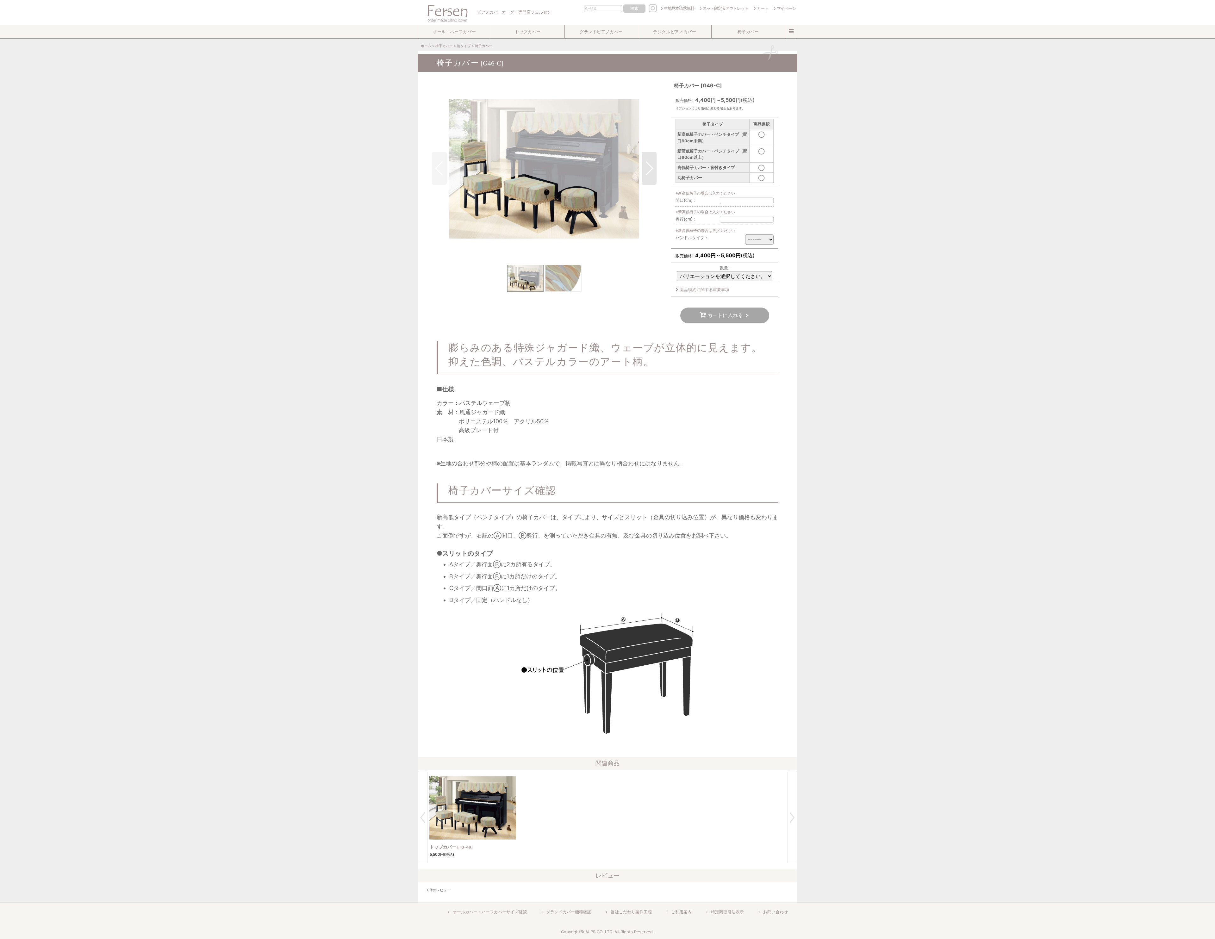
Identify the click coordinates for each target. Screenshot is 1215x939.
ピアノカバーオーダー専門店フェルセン (513, 12)
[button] (454, 31)
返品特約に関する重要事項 (704, 289)
